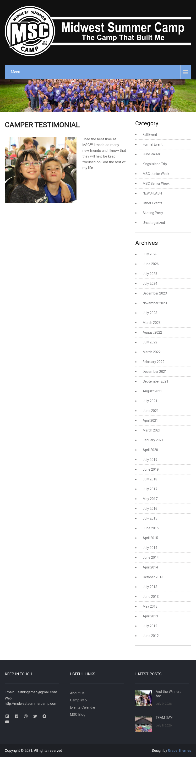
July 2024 (150, 283)
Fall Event (150, 135)
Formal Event (153, 144)
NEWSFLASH (152, 193)
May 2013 (150, 606)
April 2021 (150, 420)
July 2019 (150, 460)
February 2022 (153, 362)
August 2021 (152, 391)
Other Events (152, 203)
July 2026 (150, 254)
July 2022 (150, 342)
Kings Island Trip (155, 164)
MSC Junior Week (156, 174)
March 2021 (152, 430)
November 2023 (155, 303)
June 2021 (151, 411)
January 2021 (153, 440)
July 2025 (150, 274)
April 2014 (150, 567)
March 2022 (152, 352)
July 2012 (150, 626)
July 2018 (150, 479)
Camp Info (78, 700)
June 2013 (151, 597)
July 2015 (150, 518)
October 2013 (153, 577)
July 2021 (150, 401)
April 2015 (150, 538)
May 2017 (150, 499)
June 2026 (151, 264)
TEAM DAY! (164, 717)
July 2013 (150, 587)
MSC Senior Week (156, 183)
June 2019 (151, 469)
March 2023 (152, 323)
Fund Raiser (151, 154)
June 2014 (151, 557)
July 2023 (150, 313)
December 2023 (155, 293)
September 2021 (155, 381)
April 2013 (150, 616)
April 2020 (150, 450)
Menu (15, 72)
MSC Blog (77, 714)
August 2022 (152, 332)
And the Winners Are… (168, 693)
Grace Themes (179, 750)
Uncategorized (154, 223)
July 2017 (150, 489)
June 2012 (151, 636)
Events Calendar (82, 707)
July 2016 (150, 508)
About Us (77, 693)
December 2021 (155, 371)
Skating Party (153, 213)
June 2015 (151, 528)
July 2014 (150, 548)
